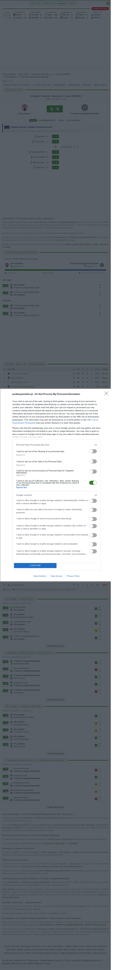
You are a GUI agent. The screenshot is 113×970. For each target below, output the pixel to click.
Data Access (56, 576)
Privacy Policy (73, 576)
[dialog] (56, 485)
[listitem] (56, 444)
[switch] (93, 451)
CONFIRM (35, 565)
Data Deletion (40, 576)
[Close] (107, 394)
